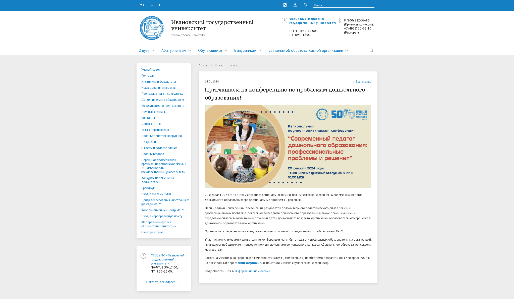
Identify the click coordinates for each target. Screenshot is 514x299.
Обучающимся (210, 50)
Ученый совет (150, 69)
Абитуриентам (173, 50)
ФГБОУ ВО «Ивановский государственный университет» (313, 21)
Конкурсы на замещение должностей (158, 180)
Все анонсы (363, 81)
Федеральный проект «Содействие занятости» (158, 224)
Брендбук (148, 188)
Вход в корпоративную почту (161, 216)
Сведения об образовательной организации (305, 50)
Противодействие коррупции (161, 136)
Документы (149, 142)
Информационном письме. (253, 271)
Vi (152, 5)
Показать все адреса (160, 282)
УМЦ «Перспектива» (155, 130)
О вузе (144, 50)
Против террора (152, 154)
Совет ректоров (152, 232)
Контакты (148, 118)
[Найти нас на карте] (305, 5)
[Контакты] (285, 5)
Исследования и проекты (158, 87)
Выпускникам (245, 50)
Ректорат (147, 75)
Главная (203, 65)
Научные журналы (153, 112)
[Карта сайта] (295, 5)
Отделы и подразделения (159, 148)
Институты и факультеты (158, 81)
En (160, 5)
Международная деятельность (162, 106)
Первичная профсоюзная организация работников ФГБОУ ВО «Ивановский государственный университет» (163, 166)
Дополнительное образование (162, 100)
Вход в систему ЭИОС (156, 194)
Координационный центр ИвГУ (162, 210)
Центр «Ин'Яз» (151, 124)
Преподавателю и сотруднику (162, 94)
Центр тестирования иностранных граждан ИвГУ (165, 202)
